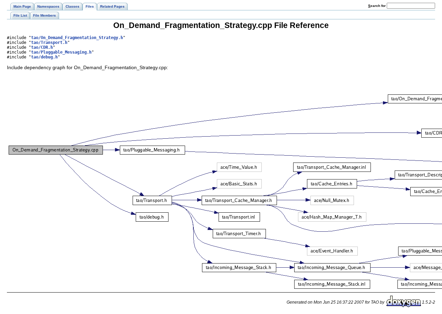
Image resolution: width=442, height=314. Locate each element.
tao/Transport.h (49, 42)
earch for (377, 6)
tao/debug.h (44, 57)
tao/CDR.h (42, 47)
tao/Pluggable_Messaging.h (61, 52)
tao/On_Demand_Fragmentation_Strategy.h (77, 37)
